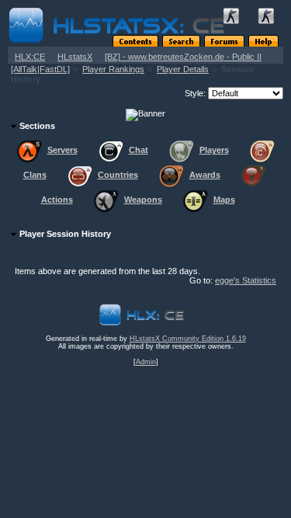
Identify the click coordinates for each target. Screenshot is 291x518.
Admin (146, 362)
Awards (204, 174)
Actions (57, 199)
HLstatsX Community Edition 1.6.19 (188, 338)
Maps (224, 199)
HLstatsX (74, 56)
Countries (118, 174)
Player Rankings (113, 69)
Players (214, 150)
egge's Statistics (245, 280)
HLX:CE (30, 56)
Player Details (183, 69)
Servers (62, 150)
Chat (138, 150)
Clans (35, 174)
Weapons (143, 199)
